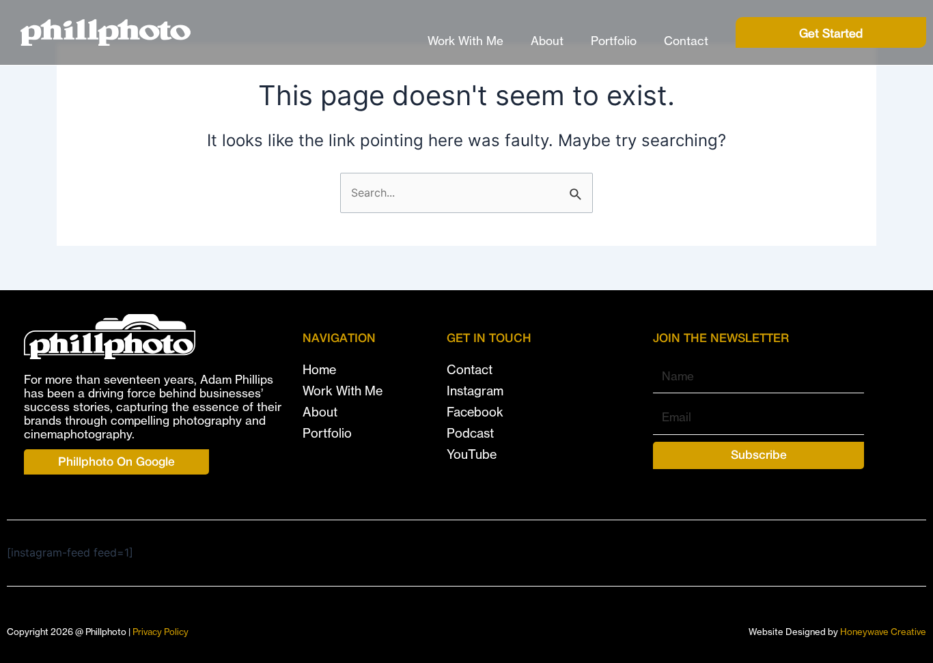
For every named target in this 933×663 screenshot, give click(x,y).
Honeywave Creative (883, 631)
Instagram (475, 391)
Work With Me (465, 40)
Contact (686, 40)
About (547, 40)
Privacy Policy (161, 631)
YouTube (472, 454)
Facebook (475, 412)
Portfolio (614, 40)
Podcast (470, 433)
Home (319, 370)
